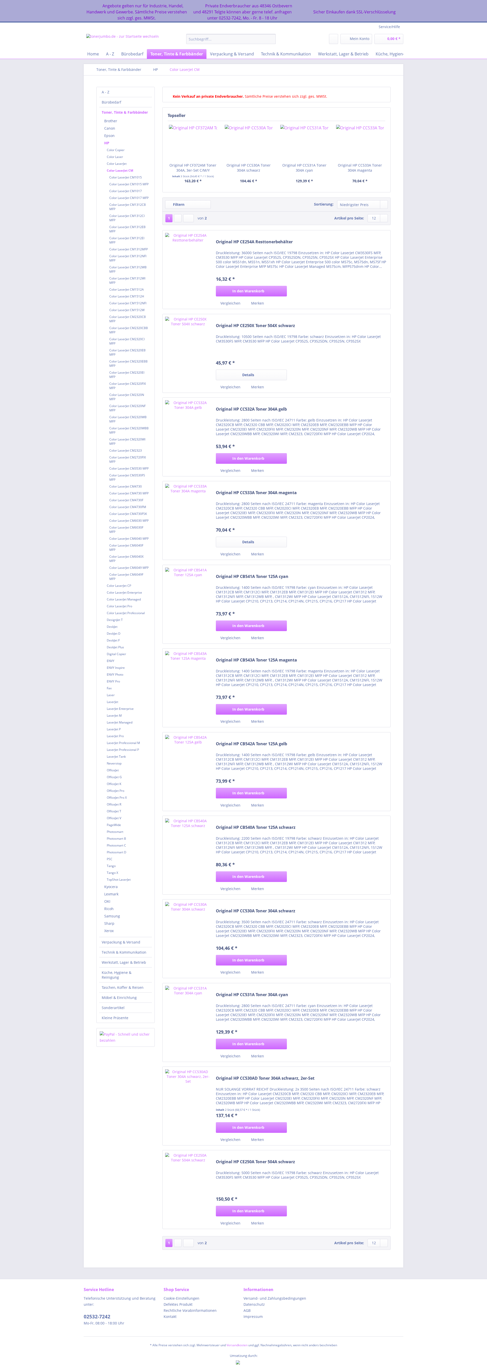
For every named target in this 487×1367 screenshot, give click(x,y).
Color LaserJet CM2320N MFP (126, 397)
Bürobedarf (111, 102)
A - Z (105, 92)
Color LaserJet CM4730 (125, 486)
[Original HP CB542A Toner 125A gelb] (188, 771)
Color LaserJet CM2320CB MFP (127, 319)
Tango (111, 866)
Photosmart (115, 832)
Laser (111, 695)
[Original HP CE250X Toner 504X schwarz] (188, 353)
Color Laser (115, 157)
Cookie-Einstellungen (181, 1298)
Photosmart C (116, 845)
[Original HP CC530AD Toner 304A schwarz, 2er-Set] (188, 1106)
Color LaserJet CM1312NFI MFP (127, 258)
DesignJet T (115, 620)
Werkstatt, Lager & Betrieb (124, 962)
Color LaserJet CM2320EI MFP (126, 374)
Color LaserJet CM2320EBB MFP (128, 363)
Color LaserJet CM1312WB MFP (128, 269)
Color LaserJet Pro (119, 606)
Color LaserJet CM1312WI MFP (127, 280)
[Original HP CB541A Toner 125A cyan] (188, 604)
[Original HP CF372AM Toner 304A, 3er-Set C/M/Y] (193, 142)
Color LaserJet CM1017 (125, 191)
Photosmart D (116, 852)
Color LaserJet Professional (126, 613)
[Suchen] (271, 39)
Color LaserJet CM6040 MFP (129, 538)
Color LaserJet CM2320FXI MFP (127, 385)
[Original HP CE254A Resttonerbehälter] (188, 269)
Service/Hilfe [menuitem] (389, 26)
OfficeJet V (114, 818)
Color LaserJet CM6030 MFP (129, 520)
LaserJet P (114, 729)
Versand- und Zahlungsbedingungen (275, 1298)
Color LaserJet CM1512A (126, 289)
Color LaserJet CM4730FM (127, 507)
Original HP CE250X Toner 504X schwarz (255, 325)
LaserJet (112, 702)
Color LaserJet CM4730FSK (128, 514)
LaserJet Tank (116, 756)
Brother (110, 120)
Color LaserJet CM (120, 170)
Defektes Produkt (178, 1304)
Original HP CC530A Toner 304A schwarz (249, 168)
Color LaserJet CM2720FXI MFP (127, 459)
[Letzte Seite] (188, 218)
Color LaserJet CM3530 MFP (129, 468)
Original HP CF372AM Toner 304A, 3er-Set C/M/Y (192, 168)
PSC (109, 859)
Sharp (109, 923)
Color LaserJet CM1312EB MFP (127, 229)
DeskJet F (113, 640)
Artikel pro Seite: (349, 218)
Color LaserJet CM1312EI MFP (126, 240)
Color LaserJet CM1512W (127, 310)
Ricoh (109, 908)
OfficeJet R (114, 804)
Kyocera (111, 886)
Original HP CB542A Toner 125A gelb (251, 744)
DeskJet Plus (115, 647)
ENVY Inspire (116, 668)
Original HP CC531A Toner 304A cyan (304, 168)
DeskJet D (113, 633)
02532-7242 (97, 1316)
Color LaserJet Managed (124, 599)
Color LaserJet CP (119, 586)
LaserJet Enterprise (120, 709)
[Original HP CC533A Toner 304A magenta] (360, 142)
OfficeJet (113, 770)
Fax (109, 688)
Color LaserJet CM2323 (125, 450)
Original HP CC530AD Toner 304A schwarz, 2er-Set (265, 1078)
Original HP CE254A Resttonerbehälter (254, 242)
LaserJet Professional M (123, 743)
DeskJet (112, 627)
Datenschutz (254, 1304)
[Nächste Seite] (178, 218)
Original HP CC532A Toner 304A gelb (251, 409)
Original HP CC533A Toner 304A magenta (360, 168)
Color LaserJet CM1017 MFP (129, 198)
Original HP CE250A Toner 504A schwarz (255, 1161)
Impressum (253, 1316)
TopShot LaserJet (119, 879)
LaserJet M (114, 715)
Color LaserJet (117, 164)
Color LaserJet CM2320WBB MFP (129, 430)
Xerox (109, 930)
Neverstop (114, 763)
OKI (107, 901)
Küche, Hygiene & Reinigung (116, 975)
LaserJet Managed (119, 722)
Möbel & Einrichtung (119, 997)
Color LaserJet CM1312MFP (128, 249)
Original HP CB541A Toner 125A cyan (252, 576)
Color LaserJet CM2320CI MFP (127, 341)
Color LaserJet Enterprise (124, 592)
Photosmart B (116, 838)
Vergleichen (229, 303)
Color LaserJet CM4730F (126, 500)
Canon (109, 128)
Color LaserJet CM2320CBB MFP (128, 330)
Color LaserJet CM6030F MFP (126, 529)
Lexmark (111, 894)
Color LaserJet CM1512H (126, 296)
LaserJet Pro (115, 736)
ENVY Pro (113, 681)
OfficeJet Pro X (117, 797)
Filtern (178, 204)
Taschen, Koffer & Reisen (123, 987)
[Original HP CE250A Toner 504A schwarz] (188, 1189)
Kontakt (170, 1316)
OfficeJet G (114, 777)
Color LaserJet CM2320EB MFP (127, 352)
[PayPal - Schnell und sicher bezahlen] (125, 1037)
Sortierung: (324, 204)
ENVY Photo (115, 674)
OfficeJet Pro (115, 791)
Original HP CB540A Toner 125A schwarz (255, 827)
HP (106, 142)
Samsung (112, 916)
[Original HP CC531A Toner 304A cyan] (304, 142)
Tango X (112, 873)
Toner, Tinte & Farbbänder (125, 112)
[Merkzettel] (333, 39)
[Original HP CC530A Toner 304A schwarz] (249, 142)
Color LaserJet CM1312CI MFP (127, 218)
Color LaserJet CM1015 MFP (129, 184)
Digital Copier (116, 654)
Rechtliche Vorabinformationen (190, 1310)
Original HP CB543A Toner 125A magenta (256, 660)
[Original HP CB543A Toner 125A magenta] (188, 688)
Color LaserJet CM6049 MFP (129, 568)
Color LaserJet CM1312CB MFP (127, 207)
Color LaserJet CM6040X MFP (126, 558)
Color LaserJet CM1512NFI (127, 303)
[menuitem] (231, 41)
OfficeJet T (114, 811)
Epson (109, 135)
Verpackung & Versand (121, 942)
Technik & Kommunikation (124, 952)
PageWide (114, 825)
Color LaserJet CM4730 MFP (129, 493)
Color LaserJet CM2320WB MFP (128, 419)
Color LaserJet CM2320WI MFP (127, 441)
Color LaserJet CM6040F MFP (126, 547)
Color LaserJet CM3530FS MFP (127, 477)
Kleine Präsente (115, 1017)
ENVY (110, 661)
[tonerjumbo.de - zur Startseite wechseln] (122, 40)
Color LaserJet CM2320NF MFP (127, 408)
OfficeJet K (114, 784)
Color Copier (116, 150)
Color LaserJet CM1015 (125, 177)
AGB (247, 1310)
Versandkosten (237, 1345)
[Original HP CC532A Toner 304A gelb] (188, 437)
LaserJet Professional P (123, 750)
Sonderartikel (113, 1007)
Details (248, 374)
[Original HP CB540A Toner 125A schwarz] (188, 855)
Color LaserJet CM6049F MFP (126, 576)
